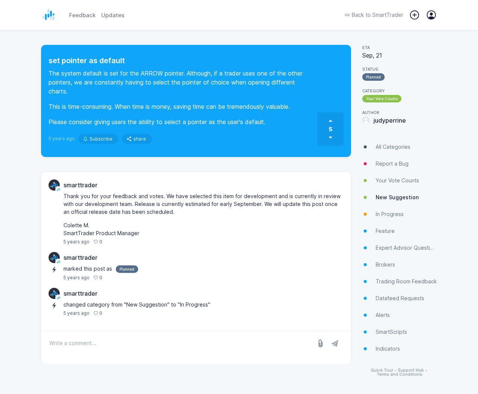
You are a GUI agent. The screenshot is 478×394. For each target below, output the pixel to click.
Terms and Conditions (399, 374)
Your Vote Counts (382, 98)
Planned (373, 77)
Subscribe (101, 139)
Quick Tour (382, 370)
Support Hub (411, 370)
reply (112, 241)
